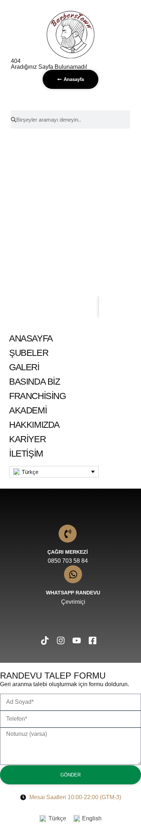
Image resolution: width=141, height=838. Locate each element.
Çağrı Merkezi (67, 552)
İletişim (26, 453)
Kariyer (27, 439)
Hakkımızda (34, 425)
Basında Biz (34, 381)
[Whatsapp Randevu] (73, 574)
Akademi (28, 410)
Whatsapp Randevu (73, 592)
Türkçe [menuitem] (30, 472)
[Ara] (116, 307)
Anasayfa (31, 338)
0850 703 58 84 (68, 561)
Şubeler (28, 353)
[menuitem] (54, 471)
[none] (54, 471)
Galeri (24, 367)
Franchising (37, 396)
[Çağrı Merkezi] (68, 534)
